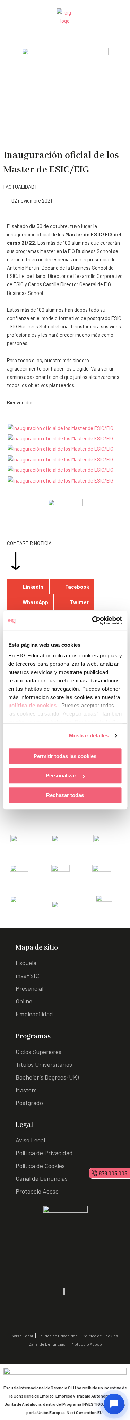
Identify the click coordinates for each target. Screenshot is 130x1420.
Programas (33, 1036)
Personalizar (61, 775)
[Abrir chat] (114, 1404)
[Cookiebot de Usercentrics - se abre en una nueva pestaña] (92, 620)
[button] (28, 586)
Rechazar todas (65, 795)
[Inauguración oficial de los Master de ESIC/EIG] (60, 427)
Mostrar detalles (89, 735)
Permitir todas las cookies (65, 756)
